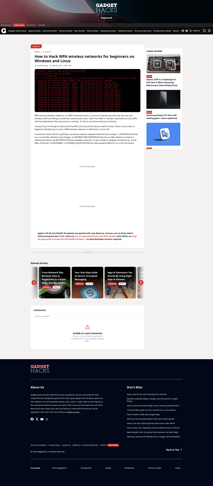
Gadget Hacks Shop (17, 31)
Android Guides (50, 31)
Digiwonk (106, 17)
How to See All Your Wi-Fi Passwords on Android (146, 394)
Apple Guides (34, 31)
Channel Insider (154, 468)
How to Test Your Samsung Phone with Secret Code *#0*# (151, 423)
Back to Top (172, 449)
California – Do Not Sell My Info (85, 445)
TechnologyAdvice (59, 468)
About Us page (73, 412)
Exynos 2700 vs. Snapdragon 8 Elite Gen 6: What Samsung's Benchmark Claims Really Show (162, 82)
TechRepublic (86, 468)
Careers (109, 445)
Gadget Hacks (19, 25)
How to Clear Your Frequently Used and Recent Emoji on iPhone (153, 428)
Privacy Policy (54, 445)
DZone (177, 468)
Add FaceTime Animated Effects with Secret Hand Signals (150, 419)
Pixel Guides (92, 31)
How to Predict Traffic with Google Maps (143, 414)
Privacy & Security (142, 31)
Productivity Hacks (162, 31)
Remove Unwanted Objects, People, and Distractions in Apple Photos (152, 400)
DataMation (129, 468)
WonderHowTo (6, 25)
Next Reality (31, 25)
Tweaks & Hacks (125, 31)
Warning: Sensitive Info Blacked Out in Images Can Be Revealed (153, 436)
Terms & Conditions (39, 445)
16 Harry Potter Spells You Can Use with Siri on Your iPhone (151, 410)
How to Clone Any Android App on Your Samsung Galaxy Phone (153, 405)
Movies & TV (178, 31)
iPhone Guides (65, 31)
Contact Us (66, 445)
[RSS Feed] (46, 419)
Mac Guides (79, 31)
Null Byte (41, 25)
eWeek (108, 468)
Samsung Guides (108, 31)
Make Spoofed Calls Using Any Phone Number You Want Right (152, 432)
